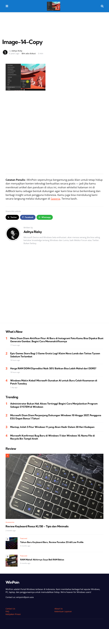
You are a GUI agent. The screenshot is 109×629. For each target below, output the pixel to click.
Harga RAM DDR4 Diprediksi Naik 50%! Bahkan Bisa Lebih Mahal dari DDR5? (53, 368)
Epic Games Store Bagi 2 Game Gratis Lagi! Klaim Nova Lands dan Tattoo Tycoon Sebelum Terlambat (55, 355)
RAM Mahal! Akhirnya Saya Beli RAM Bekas (42, 559)
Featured (23, 538)
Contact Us (10, 608)
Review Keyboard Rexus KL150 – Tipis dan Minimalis (37, 526)
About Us (58, 608)
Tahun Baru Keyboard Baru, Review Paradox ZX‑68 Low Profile (51, 542)
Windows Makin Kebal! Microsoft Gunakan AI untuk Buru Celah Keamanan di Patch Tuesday (53, 382)
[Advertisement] (54, 21)
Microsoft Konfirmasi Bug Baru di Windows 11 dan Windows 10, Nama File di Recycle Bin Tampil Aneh (52, 437)
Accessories (10, 522)
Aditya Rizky (17, 51)
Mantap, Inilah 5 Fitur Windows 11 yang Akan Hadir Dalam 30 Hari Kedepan (52, 426)
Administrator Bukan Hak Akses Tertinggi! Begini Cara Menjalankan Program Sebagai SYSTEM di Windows (54, 405)
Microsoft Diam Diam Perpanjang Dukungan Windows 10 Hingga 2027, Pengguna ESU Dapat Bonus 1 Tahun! (55, 417)
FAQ (7, 611)
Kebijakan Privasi (13, 614)
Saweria (55, 198)
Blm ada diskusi (29, 53)
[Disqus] (54, 286)
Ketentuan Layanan (63, 611)
